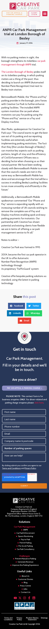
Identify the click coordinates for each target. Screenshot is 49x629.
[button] (45, 13)
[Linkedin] (33, 597)
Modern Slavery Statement (32, 619)
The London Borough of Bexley (17, 71)
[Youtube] (15, 597)
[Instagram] (24, 597)
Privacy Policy (30, 468)
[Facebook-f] (29, 597)
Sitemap (44, 618)
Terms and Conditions (11, 468)
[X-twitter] (20, 597)
